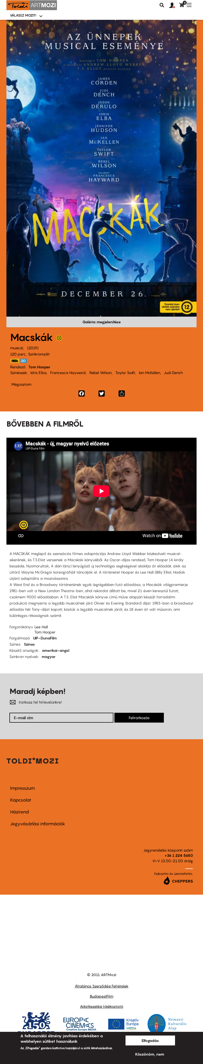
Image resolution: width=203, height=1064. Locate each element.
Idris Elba (38, 372)
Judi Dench (173, 372)
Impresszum (22, 788)
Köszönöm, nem (149, 1054)
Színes (29, 644)
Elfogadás (150, 1040)
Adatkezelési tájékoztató (101, 1006)
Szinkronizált (39, 354)
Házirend (19, 811)
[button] (174, 5)
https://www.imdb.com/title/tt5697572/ (14, 361)
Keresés (161, 5)
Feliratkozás (139, 717)
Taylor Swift (125, 372)
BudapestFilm (101, 996)
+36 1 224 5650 (179, 855)
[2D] (25, 361)
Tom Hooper (39, 367)
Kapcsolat (20, 800)
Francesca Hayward (68, 372)
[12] (59, 339)
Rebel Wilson (100, 372)
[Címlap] (31, 5)
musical (16, 348)
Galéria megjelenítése (101, 322)
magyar (48, 656)
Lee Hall (41, 627)
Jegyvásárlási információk (37, 823)
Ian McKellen (149, 372)
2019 (32, 348)
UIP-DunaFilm (45, 638)
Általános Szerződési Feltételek (101, 986)
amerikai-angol (55, 650)
